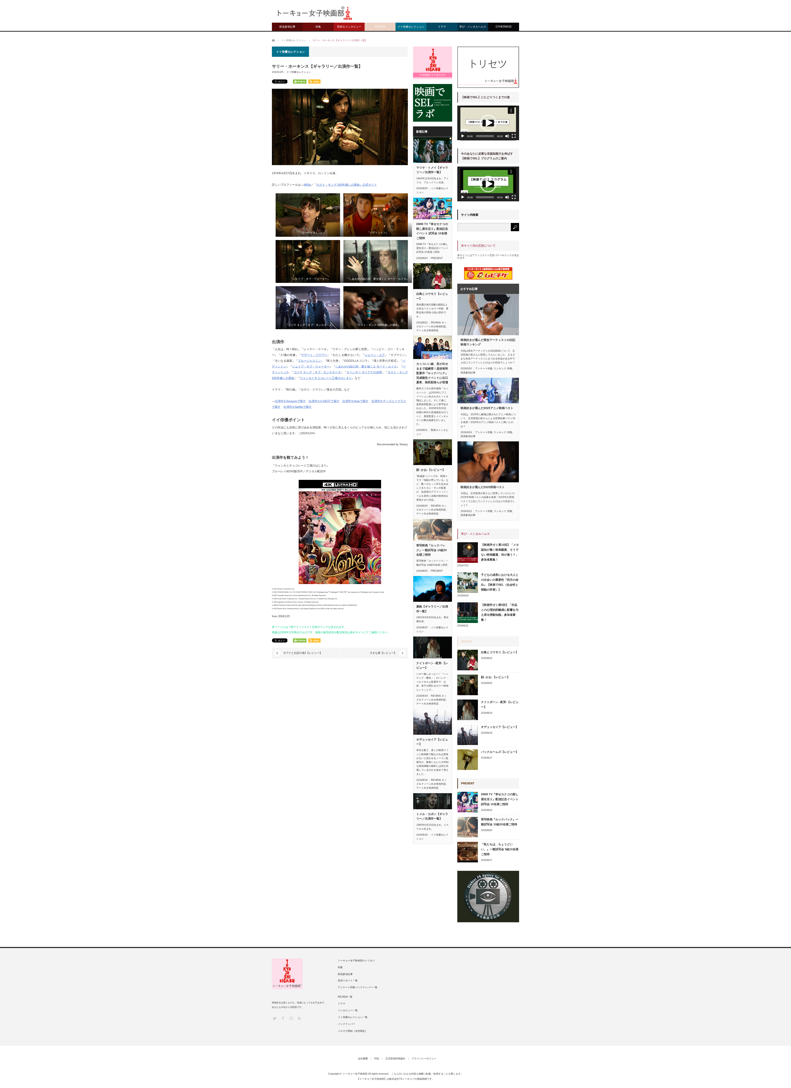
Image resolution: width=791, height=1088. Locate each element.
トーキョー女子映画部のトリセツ (356, 960)
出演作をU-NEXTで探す (324, 401)
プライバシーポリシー (424, 1058)
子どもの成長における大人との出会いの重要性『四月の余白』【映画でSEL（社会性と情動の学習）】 (499, 582)
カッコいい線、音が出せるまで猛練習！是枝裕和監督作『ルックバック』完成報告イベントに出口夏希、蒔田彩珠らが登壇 (432, 373)
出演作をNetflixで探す (297, 406)
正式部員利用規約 (395, 1058)
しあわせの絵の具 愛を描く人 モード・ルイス (366, 366)
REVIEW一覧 (345, 996)
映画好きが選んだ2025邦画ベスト (483, 487)
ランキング (500, 368)
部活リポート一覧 (348, 980)
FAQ (376, 1058)
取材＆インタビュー (349, 26)
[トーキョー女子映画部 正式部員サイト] (432, 63)
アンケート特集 (484, 368)
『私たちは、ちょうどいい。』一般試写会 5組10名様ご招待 (499, 849)
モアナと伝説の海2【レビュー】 (302, 652)
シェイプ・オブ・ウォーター (311, 366)
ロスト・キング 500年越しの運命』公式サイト (346, 184)
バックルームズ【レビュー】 (499, 751)
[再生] (463, 136)
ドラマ (442, 26)
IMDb (307, 184)
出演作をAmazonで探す (290, 401)
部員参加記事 (287, 26)
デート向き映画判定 (427, 330)
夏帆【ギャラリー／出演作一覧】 (432, 609)
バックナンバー (346, 1024)
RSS (299, 1018)
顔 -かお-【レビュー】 (430, 469)
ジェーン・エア (375, 355)
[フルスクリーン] (514, 136)
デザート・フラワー (314, 355)
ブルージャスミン (309, 360)
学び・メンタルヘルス (472, 26)
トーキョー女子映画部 (355, 1073)
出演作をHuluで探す (355, 401)
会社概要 (363, 1058)
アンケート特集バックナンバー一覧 (357, 987)
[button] (488, 123)
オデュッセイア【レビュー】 (432, 742)
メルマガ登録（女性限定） (352, 1031)
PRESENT (437, 258)
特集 (318, 26)
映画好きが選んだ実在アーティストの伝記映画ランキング (488, 342)
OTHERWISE (504, 26)
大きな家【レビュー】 (383, 652)
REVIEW (380, 26)
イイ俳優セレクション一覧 (352, 1017)
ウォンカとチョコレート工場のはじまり (326, 378)
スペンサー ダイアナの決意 (364, 372)
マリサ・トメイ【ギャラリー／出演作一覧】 (432, 170)
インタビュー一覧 (348, 1010)
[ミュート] (507, 136)
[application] (488, 123)
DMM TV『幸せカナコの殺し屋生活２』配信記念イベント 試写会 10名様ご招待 (432, 230)
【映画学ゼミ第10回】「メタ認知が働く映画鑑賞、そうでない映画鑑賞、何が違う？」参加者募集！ (500, 552)
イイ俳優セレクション (411, 26)
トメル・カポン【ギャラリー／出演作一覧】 (432, 816)
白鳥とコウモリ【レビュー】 (432, 296)
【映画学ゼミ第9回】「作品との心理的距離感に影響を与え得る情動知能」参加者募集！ (499, 612)
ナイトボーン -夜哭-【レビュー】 (432, 665)
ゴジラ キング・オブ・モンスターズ (317, 372)
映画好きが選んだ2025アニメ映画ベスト (487, 408)
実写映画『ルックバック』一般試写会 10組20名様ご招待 (431, 550)
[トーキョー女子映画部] (314, 14)
